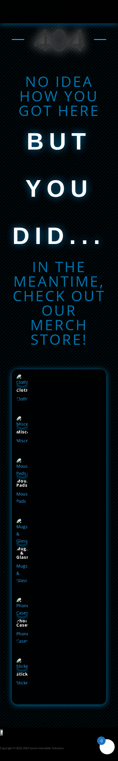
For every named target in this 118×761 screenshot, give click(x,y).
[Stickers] (22, 668)
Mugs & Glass (22, 553)
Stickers (25, 674)
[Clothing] (22, 384)
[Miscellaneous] (22, 426)
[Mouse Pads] (22, 475)
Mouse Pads (24, 483)
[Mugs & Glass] (22, 543)
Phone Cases (23, 623)
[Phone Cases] (22, 615)
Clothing (26, 390)
